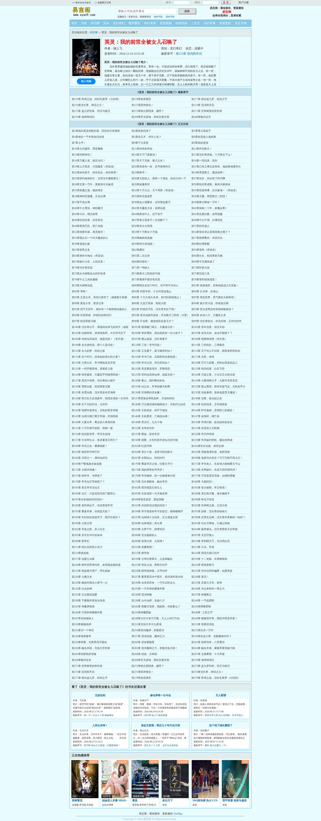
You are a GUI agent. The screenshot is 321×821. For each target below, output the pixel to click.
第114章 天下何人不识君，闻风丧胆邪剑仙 (215, 350)
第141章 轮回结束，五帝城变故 (209, 404)
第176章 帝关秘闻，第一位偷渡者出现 (153, 475)
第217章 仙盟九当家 (83, 559)
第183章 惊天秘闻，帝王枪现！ (209, 487)
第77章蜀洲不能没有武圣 (146, 279)
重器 (134, 800)
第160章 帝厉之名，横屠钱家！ (90, 446)
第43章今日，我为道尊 (85, 214)
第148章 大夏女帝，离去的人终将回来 (93, 422)
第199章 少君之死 (82, 523)
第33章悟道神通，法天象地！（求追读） (214, 190)
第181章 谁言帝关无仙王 (86, 487)
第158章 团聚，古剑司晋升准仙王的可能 (155, 440)
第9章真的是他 (199, 142)
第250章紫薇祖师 (81, 624)
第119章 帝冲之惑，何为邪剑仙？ (151, 362)
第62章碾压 (138, 249)
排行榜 (95, 23)
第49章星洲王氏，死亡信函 (87, 226)
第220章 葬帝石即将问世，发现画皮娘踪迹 (96, 564)
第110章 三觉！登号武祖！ (147, 345)
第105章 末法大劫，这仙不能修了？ (211, 333)
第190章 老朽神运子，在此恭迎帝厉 (92, 505)
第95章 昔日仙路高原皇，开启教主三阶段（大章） (160, 315)
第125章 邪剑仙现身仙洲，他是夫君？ (153, 374)
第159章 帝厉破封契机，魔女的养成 (211, 440)
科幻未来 (150, 23)
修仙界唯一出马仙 (160, 695)
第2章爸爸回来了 (141, 130)
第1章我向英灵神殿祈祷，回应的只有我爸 (96, 130)
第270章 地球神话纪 (83, 117)
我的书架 (170, 16)
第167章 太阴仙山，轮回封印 (148, 457)
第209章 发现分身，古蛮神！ (148, 541)
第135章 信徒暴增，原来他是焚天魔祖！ (214, 392)
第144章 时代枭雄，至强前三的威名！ (213, 410)
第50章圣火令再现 (142, 226)
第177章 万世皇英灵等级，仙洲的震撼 (213, 475)
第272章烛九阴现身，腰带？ (148, 111)
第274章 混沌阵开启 (189, 53)
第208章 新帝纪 (80, 541)
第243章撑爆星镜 (201, 606)
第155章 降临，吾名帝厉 (146, 434)
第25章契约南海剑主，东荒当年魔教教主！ (96, 178)
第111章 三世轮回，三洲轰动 (207, 345)
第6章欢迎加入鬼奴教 (203, 136)
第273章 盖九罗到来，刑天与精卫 (91, 111)
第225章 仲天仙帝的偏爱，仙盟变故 (211, 570)
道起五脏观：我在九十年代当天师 (160, 725)
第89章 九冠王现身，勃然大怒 (149, 303)
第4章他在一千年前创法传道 (88, 136)
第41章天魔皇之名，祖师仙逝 (148, 208)
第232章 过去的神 (82, 588)
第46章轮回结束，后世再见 (87, 220)
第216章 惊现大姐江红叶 (205, 553)
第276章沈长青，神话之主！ (88, 105)
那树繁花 (77, 800)
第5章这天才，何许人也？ (146, 136)
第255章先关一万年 (202, 630)
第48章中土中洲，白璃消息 (207, 220)
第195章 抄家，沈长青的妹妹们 (209, 511)
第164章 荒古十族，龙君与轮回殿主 (152, 452)
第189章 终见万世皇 (202, 499)
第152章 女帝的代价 (143, 428)
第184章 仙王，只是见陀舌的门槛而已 (93, 493)
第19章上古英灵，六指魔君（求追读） (94, 166)
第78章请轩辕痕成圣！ (204, 279)
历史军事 (209, 23)
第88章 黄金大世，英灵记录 (88, 303)
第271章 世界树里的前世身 (206, 111)
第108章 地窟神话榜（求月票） (209, 339)
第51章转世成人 (200, 226)
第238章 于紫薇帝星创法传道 (88, 600)
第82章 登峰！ (80, 291)
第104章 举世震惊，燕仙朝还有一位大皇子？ (157, 333)
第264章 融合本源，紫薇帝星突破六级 (213, 648)
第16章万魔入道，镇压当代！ (89, 160)
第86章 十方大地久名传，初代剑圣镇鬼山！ (157, 297)
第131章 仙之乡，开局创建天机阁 (151, 386)
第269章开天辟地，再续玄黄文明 (150, 117)
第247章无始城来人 (83, 618)
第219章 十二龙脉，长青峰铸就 (209, 559)
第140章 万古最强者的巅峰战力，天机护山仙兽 (159, 404)
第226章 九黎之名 (82, 576)
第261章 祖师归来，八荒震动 (208, 642)
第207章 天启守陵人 (202, 535)
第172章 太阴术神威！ (84, 469)
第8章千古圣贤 (140, 142)
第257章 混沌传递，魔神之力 (148, 636)
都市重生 (134, 23)
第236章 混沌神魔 (142, 594)
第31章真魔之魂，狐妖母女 (87, 190)
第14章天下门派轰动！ (145, 154)
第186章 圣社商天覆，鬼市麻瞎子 (210, 493)
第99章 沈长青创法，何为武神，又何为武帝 (216, 321)
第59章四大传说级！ (143, 243)
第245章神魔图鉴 (141, 612)
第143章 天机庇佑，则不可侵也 (149, 410)
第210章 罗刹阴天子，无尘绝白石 (210, 541)
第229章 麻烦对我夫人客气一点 (90, 582)
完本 (106, 23)
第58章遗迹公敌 (81, 243)
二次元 (195, 23)
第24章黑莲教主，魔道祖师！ (208, 172)
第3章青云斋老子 (201, 130)
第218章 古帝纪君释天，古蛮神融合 (152, 559)
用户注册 (243, 2)
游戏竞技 (225, 23)
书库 (84, 23)
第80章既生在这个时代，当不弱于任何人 (155, 285)
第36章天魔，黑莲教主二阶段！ (209, 196)
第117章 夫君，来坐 (202, 356)
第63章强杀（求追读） (204, 249)
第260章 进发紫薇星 (143, 642)
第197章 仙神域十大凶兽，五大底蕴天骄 (155, 517)
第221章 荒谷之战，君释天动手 (149, 564)
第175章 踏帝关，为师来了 (87, 475)
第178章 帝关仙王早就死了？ (88, 481)
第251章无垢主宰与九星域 (146, 624)
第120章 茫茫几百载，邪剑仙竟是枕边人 (214, 362)
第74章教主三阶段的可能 (146, 273)
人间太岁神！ (100, 725)
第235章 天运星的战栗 (84, 594)
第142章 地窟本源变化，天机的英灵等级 (95, 410)
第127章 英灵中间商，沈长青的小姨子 (93, 380)
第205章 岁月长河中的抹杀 (87, 535)
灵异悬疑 (166, 23)
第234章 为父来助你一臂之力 (208, 588)
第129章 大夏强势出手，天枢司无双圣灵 (214, 380)
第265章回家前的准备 (84, 654)
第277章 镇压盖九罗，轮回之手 (209, 99)
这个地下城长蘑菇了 (221, 725)
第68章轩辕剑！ (141, 261)
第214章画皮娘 (80, 553)
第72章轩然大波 (200, 267)
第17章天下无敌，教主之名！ (148, 160)
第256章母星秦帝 (81, 636)
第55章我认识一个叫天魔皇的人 (90, 238)
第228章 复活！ (200, 576)
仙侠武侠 (181, 23)
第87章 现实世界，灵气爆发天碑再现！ (213, 297)
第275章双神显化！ (143, 105)
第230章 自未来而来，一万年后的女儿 (153, 582)
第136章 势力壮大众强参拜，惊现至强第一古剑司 (100, 398)
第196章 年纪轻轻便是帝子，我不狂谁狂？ (96, 517)
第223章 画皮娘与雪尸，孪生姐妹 (91, 570)
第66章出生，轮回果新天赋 (207, 255)
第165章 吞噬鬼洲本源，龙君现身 (210, 452)
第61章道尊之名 (81, 249)
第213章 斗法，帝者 (202, 547)
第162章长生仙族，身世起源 (207, 446)
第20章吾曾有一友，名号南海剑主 (151, 166)
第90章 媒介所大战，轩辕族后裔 (209, 303)
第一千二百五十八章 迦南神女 (99, 715)
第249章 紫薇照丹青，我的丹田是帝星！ (214, 618)
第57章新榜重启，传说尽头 (207, 238)
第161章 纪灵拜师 (142, 446)
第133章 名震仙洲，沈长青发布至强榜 (93, 392)
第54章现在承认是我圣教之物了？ (210, 232)
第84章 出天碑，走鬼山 (204, 291)
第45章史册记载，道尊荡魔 (207, 214)
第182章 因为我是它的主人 (147, 487)
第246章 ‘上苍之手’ (202, 612)
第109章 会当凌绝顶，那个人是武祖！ (93, 345)
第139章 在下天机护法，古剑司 (90, 404)
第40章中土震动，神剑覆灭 (87, 208)
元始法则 (100, 695)
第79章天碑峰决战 (82, 285)
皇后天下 (167, 800)
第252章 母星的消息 (202, 624)
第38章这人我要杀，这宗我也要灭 (151, 202)
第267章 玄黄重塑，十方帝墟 (208, 654)
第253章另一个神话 (83, 630)
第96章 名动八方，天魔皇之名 (208, 315)
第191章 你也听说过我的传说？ (149, 505)
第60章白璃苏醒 (200, 243)
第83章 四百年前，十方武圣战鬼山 (151, 291)
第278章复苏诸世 (141, 99)
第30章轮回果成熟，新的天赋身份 (210, 184)
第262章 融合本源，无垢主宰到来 (91, 648)
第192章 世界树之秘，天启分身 (209, 505)
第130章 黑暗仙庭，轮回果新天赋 (91, 386)
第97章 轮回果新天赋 (84, 321)
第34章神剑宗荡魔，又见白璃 (89, 196)
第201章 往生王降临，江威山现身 (210, 523)
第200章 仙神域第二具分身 (147, 523)
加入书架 (86, 81)
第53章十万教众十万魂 (145, 232)
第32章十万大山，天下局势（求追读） (154, 190)
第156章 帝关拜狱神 (202, 434)
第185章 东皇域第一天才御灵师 (149, 493)
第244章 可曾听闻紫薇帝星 (87, 612)
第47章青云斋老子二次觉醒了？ (150, 220)
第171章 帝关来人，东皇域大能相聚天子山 (215, 463)
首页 (74, 23)
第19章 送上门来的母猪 (155, 715)
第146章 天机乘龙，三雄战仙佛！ (151, 416)
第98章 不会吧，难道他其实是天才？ (153, 321)
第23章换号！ (139, 172)
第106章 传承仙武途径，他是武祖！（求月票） (99, 339)
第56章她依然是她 (142, 238)
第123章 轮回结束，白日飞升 (208, 368)
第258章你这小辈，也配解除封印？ (211, 636)
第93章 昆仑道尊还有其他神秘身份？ (212, 309)
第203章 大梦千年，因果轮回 (148, 529)
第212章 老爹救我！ (143, 547)
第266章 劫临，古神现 (144, 654)
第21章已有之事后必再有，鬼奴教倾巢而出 (216, 166)
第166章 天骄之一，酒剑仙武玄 (90, 457)
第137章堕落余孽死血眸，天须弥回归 (153, 398)
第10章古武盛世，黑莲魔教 (87, 148)
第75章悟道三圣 (200, 273)
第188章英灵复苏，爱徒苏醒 (148, 499)
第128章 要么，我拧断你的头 (148, 380)
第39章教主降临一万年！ (205, 202)
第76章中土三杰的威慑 (85, 279)
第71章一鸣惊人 (141, 267)
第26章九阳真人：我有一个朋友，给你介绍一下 (159, 178)
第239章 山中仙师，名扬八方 (148, 600)
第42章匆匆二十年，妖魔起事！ (209, 208)
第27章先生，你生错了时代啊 (208, 178)
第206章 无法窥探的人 (144, 535)
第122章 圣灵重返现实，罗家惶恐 (151, 368)
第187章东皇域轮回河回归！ (88, 499)
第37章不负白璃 (81, 202)
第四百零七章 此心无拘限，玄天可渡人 (224, 715)
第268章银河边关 (201, 117)
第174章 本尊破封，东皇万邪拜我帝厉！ (214, 469)
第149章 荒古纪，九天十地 (147, 422)
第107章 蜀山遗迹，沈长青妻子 (149, 339)
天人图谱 (221, 695)
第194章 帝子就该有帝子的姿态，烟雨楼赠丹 (157, 511)
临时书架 (158, 16)
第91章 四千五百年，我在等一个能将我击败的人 (99, 309)
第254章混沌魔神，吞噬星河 (148, 630)
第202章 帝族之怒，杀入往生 (88, 529)
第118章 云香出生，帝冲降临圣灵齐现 (93, 362)
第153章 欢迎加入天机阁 (205, 428)
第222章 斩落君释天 (202, 564)
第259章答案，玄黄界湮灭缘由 (89, 642)
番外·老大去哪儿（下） (216, 745)
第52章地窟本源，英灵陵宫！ (89, 232)
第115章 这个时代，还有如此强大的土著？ (96, 356)
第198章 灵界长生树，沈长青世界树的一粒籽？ (218, 517)
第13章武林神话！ (82, 154)
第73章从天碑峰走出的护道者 (89, 273)
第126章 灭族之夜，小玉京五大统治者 (213, 374)
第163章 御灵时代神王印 (86, 452)
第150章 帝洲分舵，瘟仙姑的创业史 (211, 422)
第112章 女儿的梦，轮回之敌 (88, 350)
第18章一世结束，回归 (204, 160)
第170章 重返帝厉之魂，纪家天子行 (152, 463)
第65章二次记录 (141, 255)
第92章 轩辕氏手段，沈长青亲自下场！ (154, 309)
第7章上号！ (79, 142)
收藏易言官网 (104, 2)
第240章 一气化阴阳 (202, 600)
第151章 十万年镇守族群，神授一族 (92, 428)
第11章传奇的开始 (142, 148)
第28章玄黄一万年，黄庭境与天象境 (92, 184)
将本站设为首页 (83, 2)
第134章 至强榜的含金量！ (147, 392)
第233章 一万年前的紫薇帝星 (148, 588)
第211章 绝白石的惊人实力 (87, 547)
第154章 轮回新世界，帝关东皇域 (91, 434)
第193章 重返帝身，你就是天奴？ (91, 511)
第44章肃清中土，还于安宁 (147, 214)
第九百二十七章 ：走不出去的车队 (161, 745)
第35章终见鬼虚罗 (142, 196)
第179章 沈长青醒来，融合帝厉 (149, 481)
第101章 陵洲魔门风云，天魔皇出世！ (153, 327)
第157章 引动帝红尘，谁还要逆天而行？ (95, 440)
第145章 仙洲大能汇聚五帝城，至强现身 (95, 416)
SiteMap (178, 813)
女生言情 (241, 23)
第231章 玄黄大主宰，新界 (206, 582)
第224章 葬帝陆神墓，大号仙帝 (149, 570)
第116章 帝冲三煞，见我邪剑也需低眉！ (155, 356)
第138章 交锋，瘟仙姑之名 (206, 398)
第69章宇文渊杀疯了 (203, 261)
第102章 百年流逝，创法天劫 (208, 327)
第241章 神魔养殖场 (83, 606)
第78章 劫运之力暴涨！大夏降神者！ (102, 745)
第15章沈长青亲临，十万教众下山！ (212, 154)
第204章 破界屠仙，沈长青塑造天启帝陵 (214, 529)
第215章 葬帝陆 (140, 553)
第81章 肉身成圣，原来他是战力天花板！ (215, 285)
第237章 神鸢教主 (201, 594)
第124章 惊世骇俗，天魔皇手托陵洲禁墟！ (96, 374)
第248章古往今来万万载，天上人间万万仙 (156, 618)
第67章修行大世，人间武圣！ (89, 261)
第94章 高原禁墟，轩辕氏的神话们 (91, 315)
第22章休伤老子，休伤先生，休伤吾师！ (95, 172)
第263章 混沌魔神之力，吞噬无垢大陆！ (155, 648)
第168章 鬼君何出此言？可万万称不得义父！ (217, 457)
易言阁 (89, 11)
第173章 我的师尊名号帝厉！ (148, 469)
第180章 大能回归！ (202, 481)
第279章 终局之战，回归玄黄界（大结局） (96, 99)
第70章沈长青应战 (82, 267)
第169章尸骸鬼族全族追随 (87, 463)
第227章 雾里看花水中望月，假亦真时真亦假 (157, 576)
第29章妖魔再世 (141, 184)
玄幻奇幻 (119, 23)
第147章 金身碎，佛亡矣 (205, 416)
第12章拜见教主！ (201, 148)
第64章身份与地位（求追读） (89, 255)
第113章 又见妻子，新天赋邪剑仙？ (152, 350)
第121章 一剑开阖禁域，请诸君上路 (92, 368)
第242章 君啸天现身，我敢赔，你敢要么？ (156, 606)
